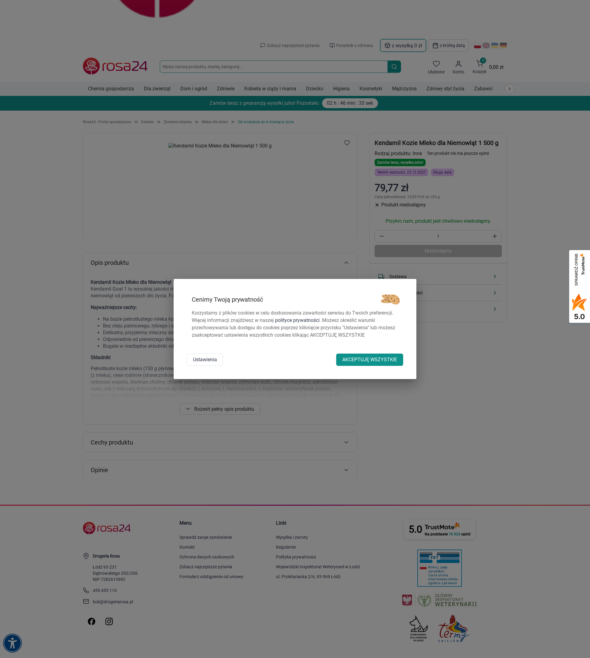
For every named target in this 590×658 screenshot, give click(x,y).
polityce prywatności (297, 320)
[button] (390, 299)
